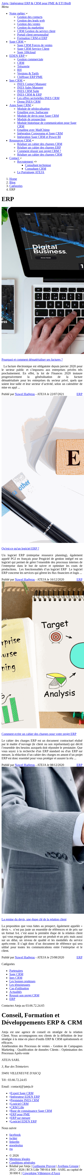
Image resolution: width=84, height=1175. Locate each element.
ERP (79, 394)
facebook (15, 1134)
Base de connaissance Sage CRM (31, 1110)
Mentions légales (19, 1159)
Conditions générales (22, 1162)
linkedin (14, 1141)
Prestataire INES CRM (25, 1100)
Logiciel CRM (20, 1103)
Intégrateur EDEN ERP (25, 1096)
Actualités (15, 992)
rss (11, 1149)
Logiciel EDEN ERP (24, 1121)
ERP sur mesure (20, 1118)
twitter (13, 1138)
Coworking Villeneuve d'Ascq (41, 1173)
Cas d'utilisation (19, 988)
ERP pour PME (20, 1114)
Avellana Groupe (68, 1166)
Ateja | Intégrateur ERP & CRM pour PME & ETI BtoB (36, 3)
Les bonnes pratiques (22, 981)
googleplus (16, 1145)
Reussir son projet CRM (24, 995)
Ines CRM (15, 977)
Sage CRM (16, 974)
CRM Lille (17, 1107)
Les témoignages (19, 984)
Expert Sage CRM (22, 1093)
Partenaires (16, 970)
